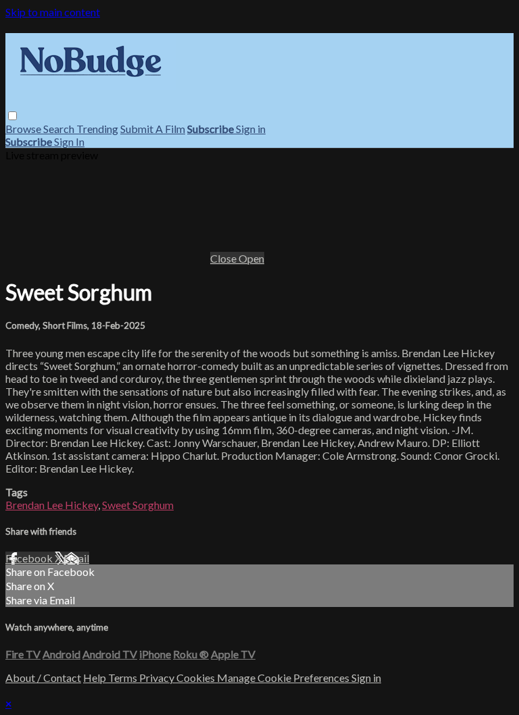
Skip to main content (52, 11)
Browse (24, 128)
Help (95, 677)
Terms (123, 677)
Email (76, 558)
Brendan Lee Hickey (51, 504)
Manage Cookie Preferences (284, 677)
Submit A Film (152, 128)
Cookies (196, 677)
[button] (12, 115)
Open (251, 258)
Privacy (157, 677)
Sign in (251, 128)
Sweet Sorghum (138, 504)
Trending (97, 128)
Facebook (30, 558)
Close (224, 258)
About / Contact (43, 677)
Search (59, 128)
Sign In (69, 141)
